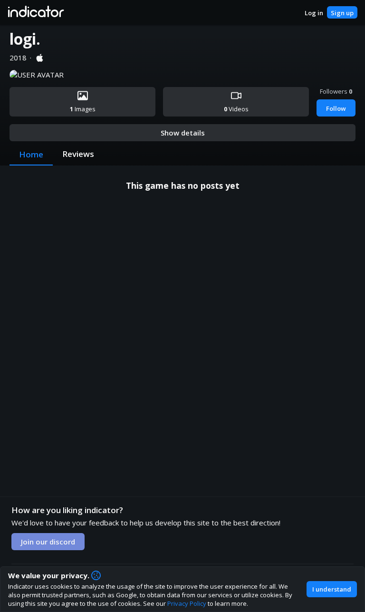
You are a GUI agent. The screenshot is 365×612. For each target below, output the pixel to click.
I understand (331, 589)
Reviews (78, 153)
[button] (35, 12)
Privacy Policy (186, 603)
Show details (183, 132)
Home (31, 154)
